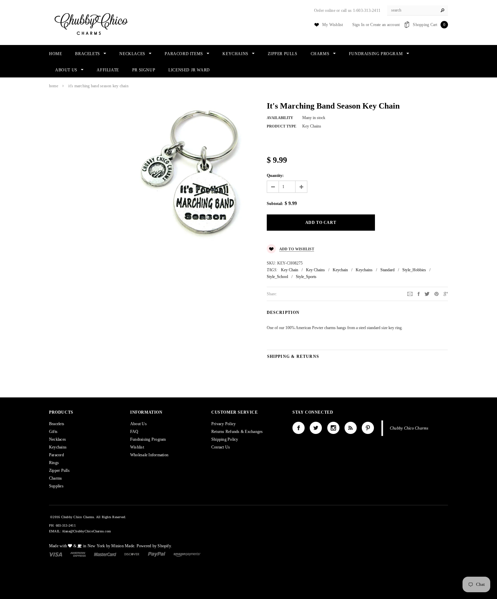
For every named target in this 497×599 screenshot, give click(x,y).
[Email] (409, 293)
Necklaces (57, 439)
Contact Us (220, 447)
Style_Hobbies (414, 270)
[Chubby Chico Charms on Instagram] (333, 428)
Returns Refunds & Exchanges (237, 431)
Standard (387, 270)
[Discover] (132, 554)
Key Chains (315, 270)
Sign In (358, 24)
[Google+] (446, 293)
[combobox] (417, 10)
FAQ (134, 431)
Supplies (56, 486)
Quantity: (275, 175)
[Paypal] (157, 554)
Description (283, 312)
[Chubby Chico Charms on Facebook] (298, 428)
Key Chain (289, 270)
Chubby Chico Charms (409, 428)
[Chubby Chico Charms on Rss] (351, 428)
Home (53, 86)
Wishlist (137, 447)
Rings (54, 462)
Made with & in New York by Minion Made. (92, 546)
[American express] (78, 554)
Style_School (277, 276)
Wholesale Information (149, 455)
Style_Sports (306, 276)
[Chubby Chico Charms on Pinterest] (368, 428)
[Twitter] (427, 293)
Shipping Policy (224, 439)
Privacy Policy (223, 423)
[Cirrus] (186, 554)
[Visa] (55, 554)
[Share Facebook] (419, 293)
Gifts (53, 431)
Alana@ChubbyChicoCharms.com (86, 531)
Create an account (385, 24)
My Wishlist (332, 24)
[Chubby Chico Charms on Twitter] (316, 428)
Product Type (281, 126)
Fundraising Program (148, 439)
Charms (55, 478)
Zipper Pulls (59, 470)
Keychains (364, 270)
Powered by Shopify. (154, 546)
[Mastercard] (105, 554)
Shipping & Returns (293, 356)
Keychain (340, 270)
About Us (138, 423)
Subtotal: (275, 203)
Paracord (56, 455)
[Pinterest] (436, 293)
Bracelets (56, 423)
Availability (280, 118)
